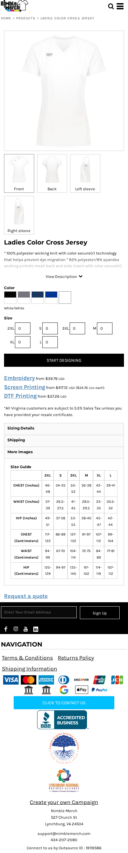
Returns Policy (76, 657)
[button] (64, 748)
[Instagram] (15, 629)
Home (6, 18)
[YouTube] (25, 629)
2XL (10, 328)
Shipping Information (29, 668)
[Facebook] (6, 629)
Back (52, 189)
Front (19, 189)
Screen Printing (24, 387)
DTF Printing (20, 395)
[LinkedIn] (35, 629)
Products (26, 18)
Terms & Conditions (27, 657)
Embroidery (19, 378)
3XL (65, 328)
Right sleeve (18, 230)
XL (12, 342)
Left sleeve (85, 189)
